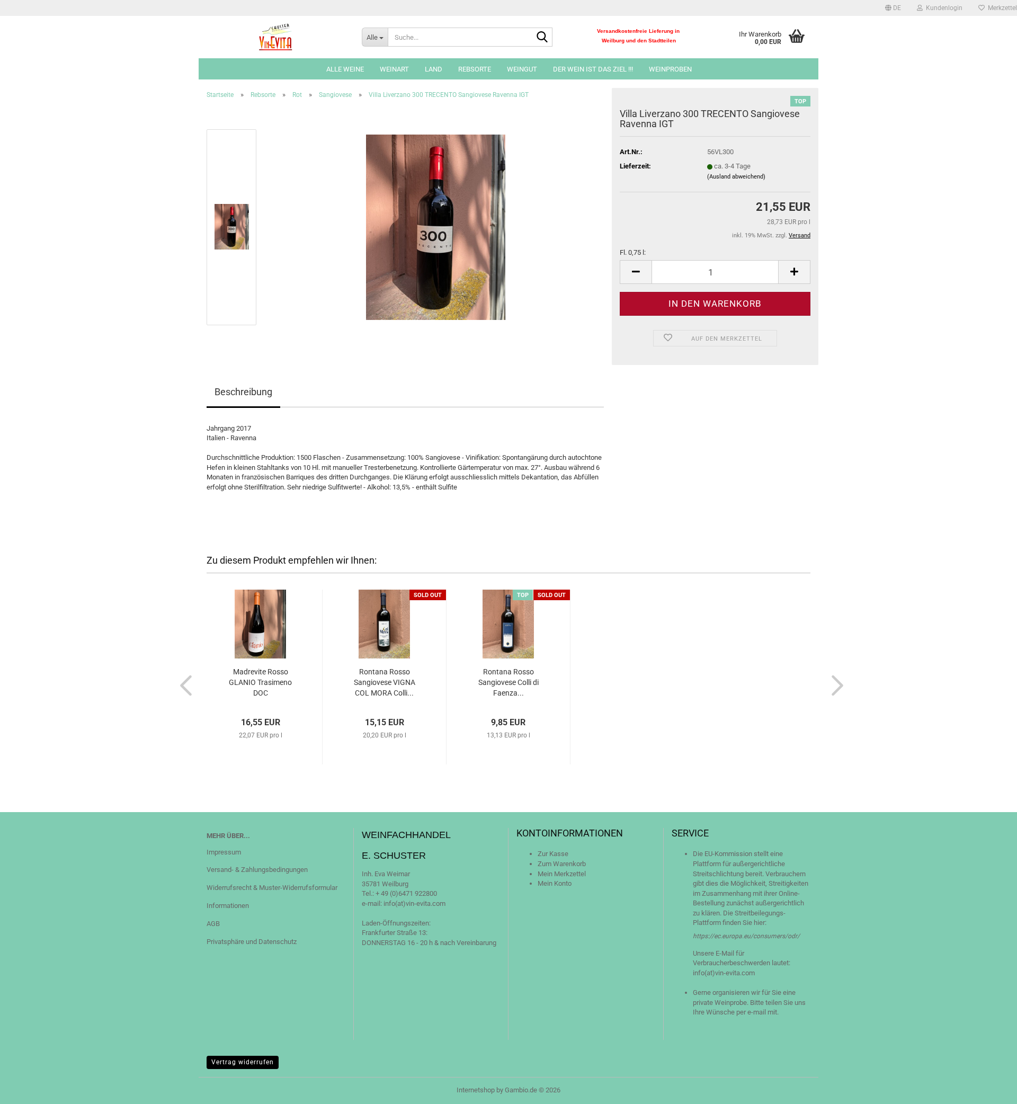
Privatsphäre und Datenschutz (252, 942)
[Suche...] (542, 37)
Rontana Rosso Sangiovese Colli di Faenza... (508, 682)
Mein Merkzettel (562, 874)
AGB (213, 924)
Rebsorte (474, 69)
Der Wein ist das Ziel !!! (593, 69)
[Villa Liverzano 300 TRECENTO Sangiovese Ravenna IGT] (435, 226)
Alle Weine (345, 69)
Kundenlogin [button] (942, 8)
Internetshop (476, 1090)
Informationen (228, 906)
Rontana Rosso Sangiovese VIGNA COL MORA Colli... (384, 682)
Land (433, 69)
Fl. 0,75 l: (633, 252)
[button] (893, 8)
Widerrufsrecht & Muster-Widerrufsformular (272, 888)
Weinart (394, 69)
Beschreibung (243, 391)
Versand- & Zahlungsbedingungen (257, 870)
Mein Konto (555, 883)
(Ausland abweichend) (736, 176)
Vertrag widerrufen (242, 1062)
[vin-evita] (276, 37)
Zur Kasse (553, 854)
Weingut (522, 69)
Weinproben (670, 69)
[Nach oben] (988, 1088)
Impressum (224, 852)
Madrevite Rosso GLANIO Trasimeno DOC (260, 682)
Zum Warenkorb (562, 864)
